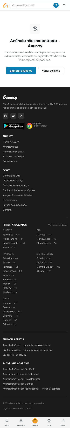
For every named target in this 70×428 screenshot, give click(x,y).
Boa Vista (8, 315)
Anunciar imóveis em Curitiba (18, 383)
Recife (6, 262)
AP (15, 320)
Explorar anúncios (21, 70)
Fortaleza (8, 266)
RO (19, 311)
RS (55, 239)
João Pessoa (9, 270)
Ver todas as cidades (57, 225)
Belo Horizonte (10, 242)
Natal (5, 275)
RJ (22, 239)
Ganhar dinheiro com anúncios (19, 190)
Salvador (7, 258)
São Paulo (8, 234)
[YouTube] (13, 116)
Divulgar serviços (12, 349)
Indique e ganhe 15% (14, 156)
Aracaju (7, 283)
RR (17, 316)
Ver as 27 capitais (51, 388)
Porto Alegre (43, 238)
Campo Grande (45, 266)
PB (20, 271)
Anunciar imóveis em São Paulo (19, 369)
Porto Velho (9, 311)
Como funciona (11, 141)
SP (17, 234)
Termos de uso (10, 199)
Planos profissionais (13, 151)
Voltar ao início (51, 70)
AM (15, 303)
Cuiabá (41, 270)
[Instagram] (5, 116)
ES (14, 247)
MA (15, 292)
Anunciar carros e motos (37, 345)
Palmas (6, 324)
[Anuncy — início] (5, 5)
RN (12, 275)
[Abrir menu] (64, 5)
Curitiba (41, 234)
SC (55, 243)
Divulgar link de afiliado (15, 354)
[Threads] (21, 116)
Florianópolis (44, 242)
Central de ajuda (11, 175)
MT (49, 271)
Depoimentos (10, 161)
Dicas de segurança (13, 180)
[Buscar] (56, 5)
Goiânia (41, 262)
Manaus (7, 303)
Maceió (7, 279)
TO (15, 324)
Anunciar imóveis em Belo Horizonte (22, 378)
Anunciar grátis (10, 146)
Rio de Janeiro (10, 238)
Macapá (7, 319)
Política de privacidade (15, 204)
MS (58, 267)
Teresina (7, 287)
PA (14, 307)
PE (14, 262)
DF (49, 258)
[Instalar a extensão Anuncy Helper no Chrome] (36, 126)
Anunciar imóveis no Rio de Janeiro (21, 373)
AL (15, 279)
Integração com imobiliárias (17, 195)
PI (16, 288)
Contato (7, 209)
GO (50, 262)
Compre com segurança (16, 185)
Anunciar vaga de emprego (38, 349)
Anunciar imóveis (12, 345)
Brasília (41, 258)
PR (50, 234)
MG (23, 243)
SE (15, 284)
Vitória (6, 247)
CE (17, 267)
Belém (6, 307)
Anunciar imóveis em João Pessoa (20, 388)
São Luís (7, 291)
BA (16, 258)
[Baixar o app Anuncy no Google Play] (13, 126)
